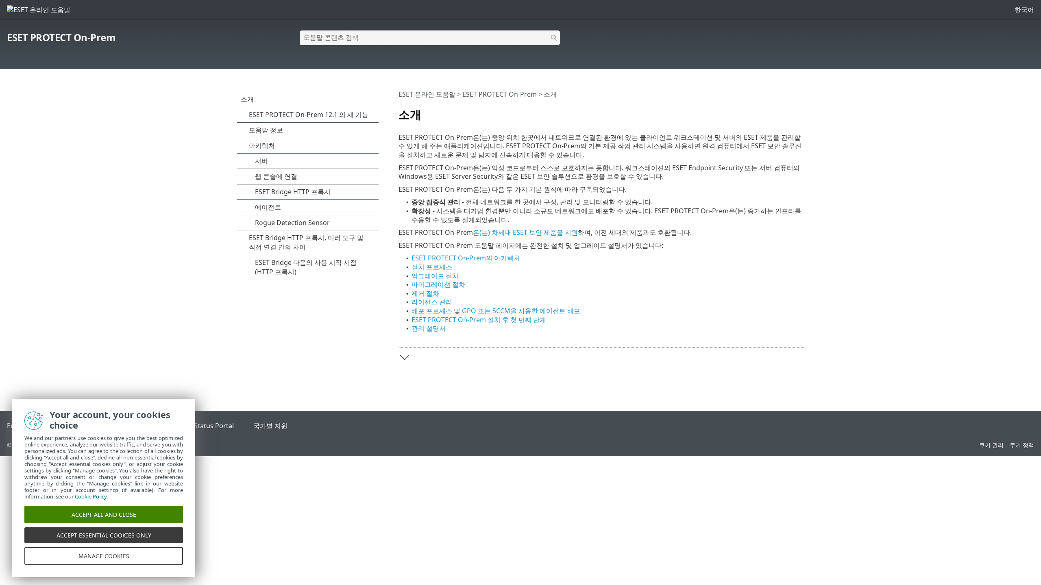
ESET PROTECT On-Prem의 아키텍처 (466, 258)
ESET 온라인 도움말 (427, 94)
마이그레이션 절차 (438, 284)
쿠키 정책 (1022, 445)
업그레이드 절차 (435, 275)
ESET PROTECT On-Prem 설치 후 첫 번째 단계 (479, 319)
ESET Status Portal (206, 425)
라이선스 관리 (432, 301)
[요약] (799, 110)
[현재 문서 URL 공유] (775, 110)
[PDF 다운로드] (787, 110)
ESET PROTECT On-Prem (61, 37)
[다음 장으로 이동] (405, 357)
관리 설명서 (429, 328)
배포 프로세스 (432, 310)
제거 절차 (425, 293)
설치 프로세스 (432, 266)
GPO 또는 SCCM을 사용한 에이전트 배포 (521, 310)
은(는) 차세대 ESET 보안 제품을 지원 (525, 232)
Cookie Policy (91, 496)
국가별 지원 (270, 425)
